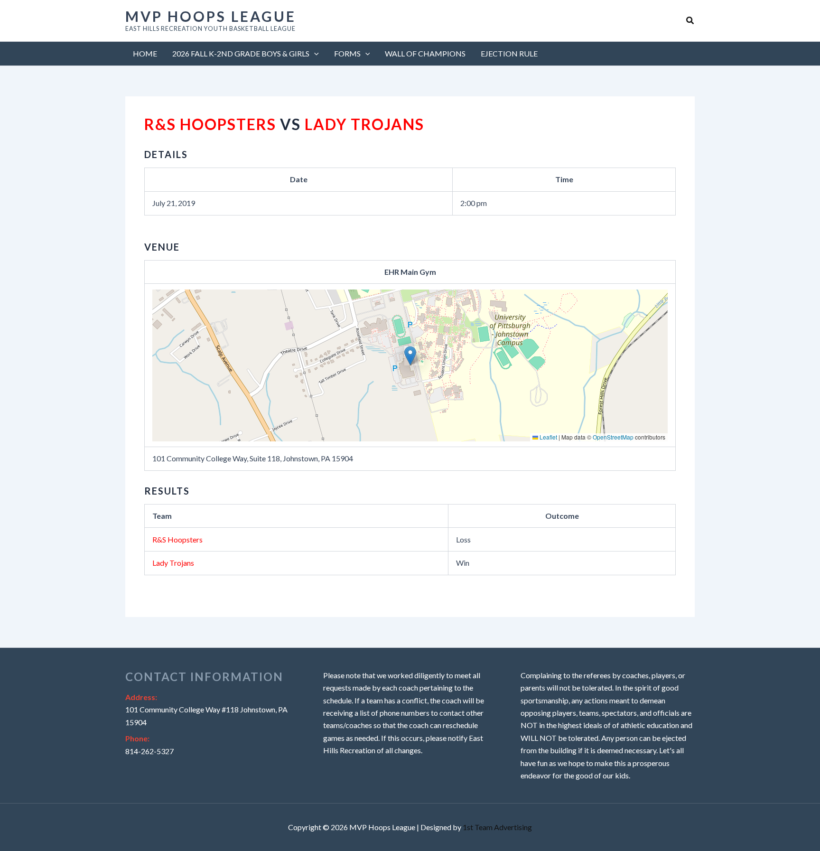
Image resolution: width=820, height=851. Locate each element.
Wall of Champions (425, 53)
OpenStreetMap (613, 437)
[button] (690, 21)
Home (145, 53)
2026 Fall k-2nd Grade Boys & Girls (240, 53)
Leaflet (547, 437)
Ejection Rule (509, 53)
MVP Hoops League (210, 16)
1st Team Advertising (497, 827)
